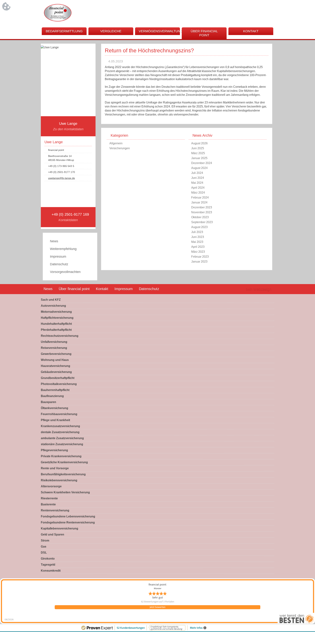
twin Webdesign (258, 289)
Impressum (58, 256)
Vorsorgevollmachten (65, 272)
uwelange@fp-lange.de (61, 178)
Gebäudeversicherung (56, 371)
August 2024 (199, 167)
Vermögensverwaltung (159, 31)
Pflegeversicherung (54, 450)
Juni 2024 (197, 177)
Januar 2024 (199, 202)
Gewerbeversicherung (56, 353)
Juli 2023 (197, 232)
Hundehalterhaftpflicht (56, 323)
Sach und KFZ (51, 299)
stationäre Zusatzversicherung (62, 444)
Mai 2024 (197, 182)
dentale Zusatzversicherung (60, 432)
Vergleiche (110, 31)
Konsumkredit (51, 570)
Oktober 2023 (200, 217)
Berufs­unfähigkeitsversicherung (63, 474)
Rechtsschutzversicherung (59, 335)
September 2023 (202, 222)
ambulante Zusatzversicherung (62, 438)
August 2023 (199, 227)
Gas (43, 546)
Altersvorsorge (51, 486)
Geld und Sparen (52, 534)
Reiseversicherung (54, 347)
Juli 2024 (197, 172)
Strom (45, 540)
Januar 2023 (199, 261)
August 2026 (199, 143)
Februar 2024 (200, 197)
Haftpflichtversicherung (57, 317)
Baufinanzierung (52, 396)
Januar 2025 (199, 158)
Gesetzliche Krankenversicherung (64, 462)
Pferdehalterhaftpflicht (56, 329)
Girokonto (48, 558)
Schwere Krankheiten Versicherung (65, 492)
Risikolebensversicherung (59, 480)
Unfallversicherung (54, 341)
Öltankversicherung (54, 408)
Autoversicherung (53, 305)
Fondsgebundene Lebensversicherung (68, 516)
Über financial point (204, 33)
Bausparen (48, 402)
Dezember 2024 (201, 163)
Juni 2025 (197, 148)
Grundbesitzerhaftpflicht (57, 377)
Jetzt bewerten (157, 607)
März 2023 (198, 251)
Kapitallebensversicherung (59, 528)
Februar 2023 (200, 256)
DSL (44, 552)
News (54, 241)
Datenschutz (59, 264)
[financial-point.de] (58, 20)
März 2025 (198, 153)
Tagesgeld (48, 564)
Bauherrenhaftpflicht (55, 390)
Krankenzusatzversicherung (60, 426)
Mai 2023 (197, 241)
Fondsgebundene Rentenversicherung (68, 522)
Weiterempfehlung (63, 249)
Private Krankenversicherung (61, 456)
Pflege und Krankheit (55, 420)
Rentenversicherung (55, 510)
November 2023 (201, 212)
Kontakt (250, 31)
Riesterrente (49, 498)
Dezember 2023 (201, 207)
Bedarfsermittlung (64, 31)
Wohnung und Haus (55, 359)
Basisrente (48, 504)
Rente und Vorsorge (55, 468)
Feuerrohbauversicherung (59, 414)
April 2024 (198, 187)
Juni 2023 (197, 236)
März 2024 (198, 192)
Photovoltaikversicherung (59, 384)
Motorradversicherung (56, 311)
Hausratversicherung (55, 365)
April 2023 (198, 246)
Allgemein (115, 143)
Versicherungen (119, 148)
